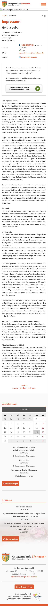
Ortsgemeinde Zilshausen (24, 456)
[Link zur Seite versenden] (42, 16)
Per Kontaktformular (29, 57)
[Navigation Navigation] (44, 4)
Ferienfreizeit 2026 (24, 507)
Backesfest (24, 460)
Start (5, 15)
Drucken (23, 388)
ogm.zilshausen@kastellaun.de (31, 53)
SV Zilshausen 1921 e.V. (24, 476)
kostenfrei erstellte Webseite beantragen (19, 88)
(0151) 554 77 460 (27, 45)
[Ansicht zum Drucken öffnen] (45, 16)
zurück (24, 385)
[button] (43, 409)
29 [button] (37, 436)
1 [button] (20, 10)
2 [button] (24, 10)
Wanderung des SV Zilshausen (24, 470)
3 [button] (27, 10)
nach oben (32, 388)
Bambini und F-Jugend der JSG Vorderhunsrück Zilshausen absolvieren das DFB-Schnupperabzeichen (24, 526)
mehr (10, 483)
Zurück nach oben (24, 587)
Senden (15, 388)
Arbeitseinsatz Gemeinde (24, 450)
